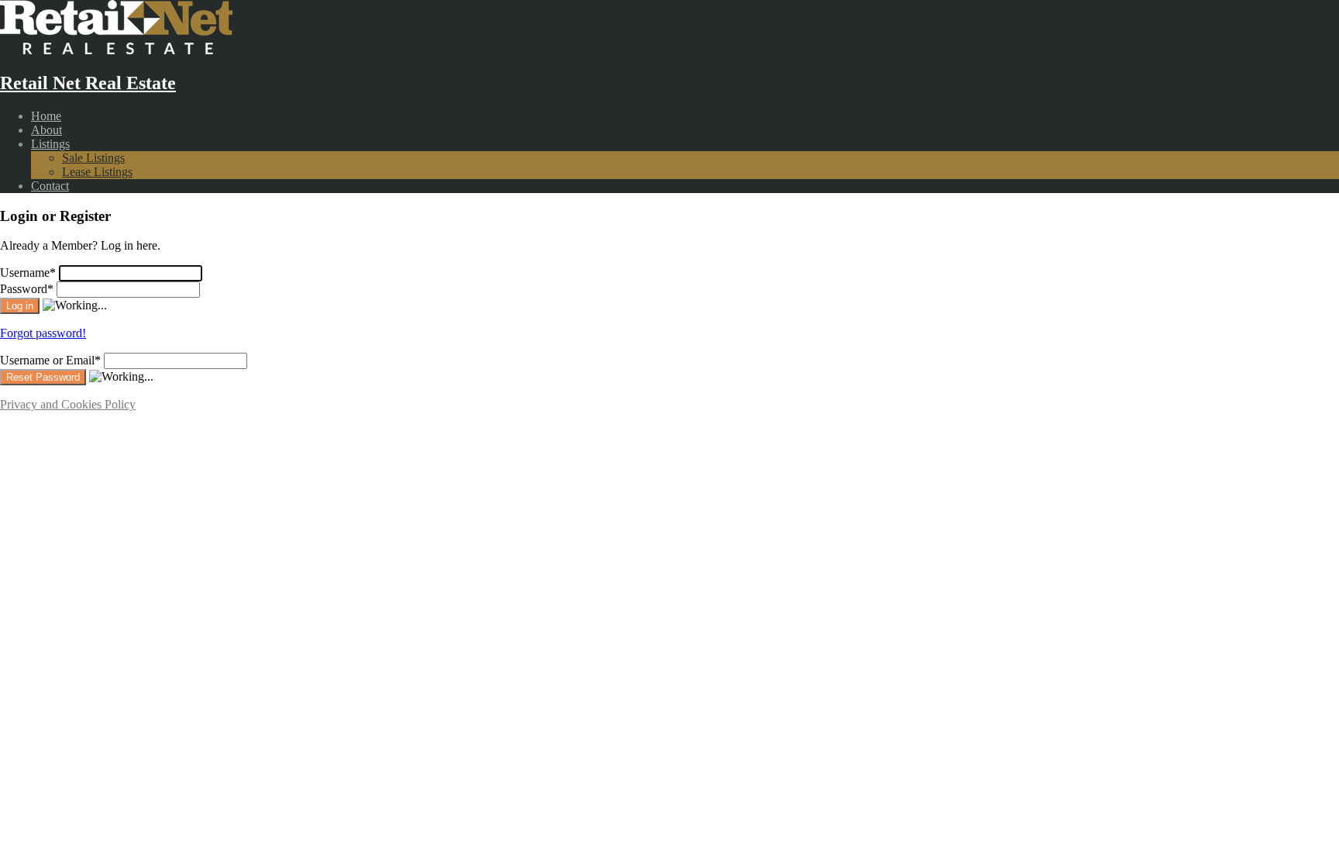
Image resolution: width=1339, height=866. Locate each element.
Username (28, 272)
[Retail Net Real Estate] (116, 50)
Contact (50, 185)
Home (46, 115)
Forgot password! (43, 333)
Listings (50, 143)
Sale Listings (93, 157)
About (46, 129)
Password (26, 288)
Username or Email (50, 360)
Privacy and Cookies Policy (68, 404)
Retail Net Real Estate (88, 83)
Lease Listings (97, 171)
